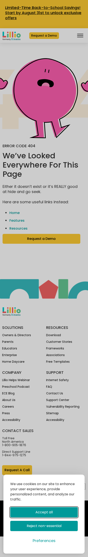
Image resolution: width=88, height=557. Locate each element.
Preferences (44, 540)
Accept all (44, 512)
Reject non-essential (44, 525)
